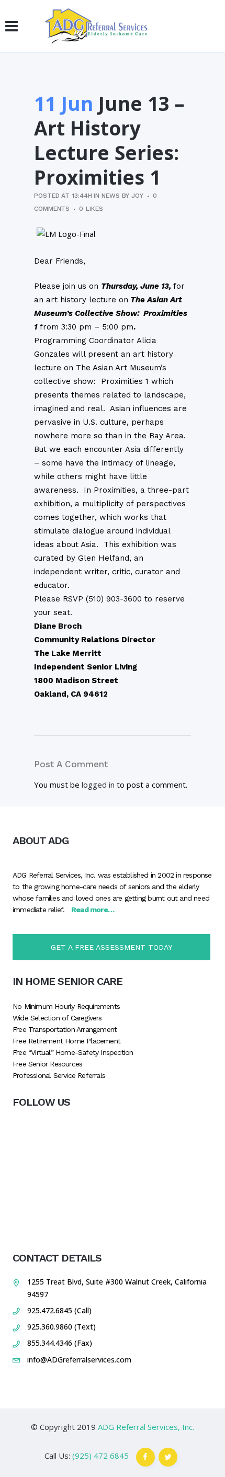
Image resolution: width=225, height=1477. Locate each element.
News (111, 195)
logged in (98, 784)
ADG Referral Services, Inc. (146, 1427)
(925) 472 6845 (100, 1455)
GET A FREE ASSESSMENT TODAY (111, 947)
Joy (137, 195)
